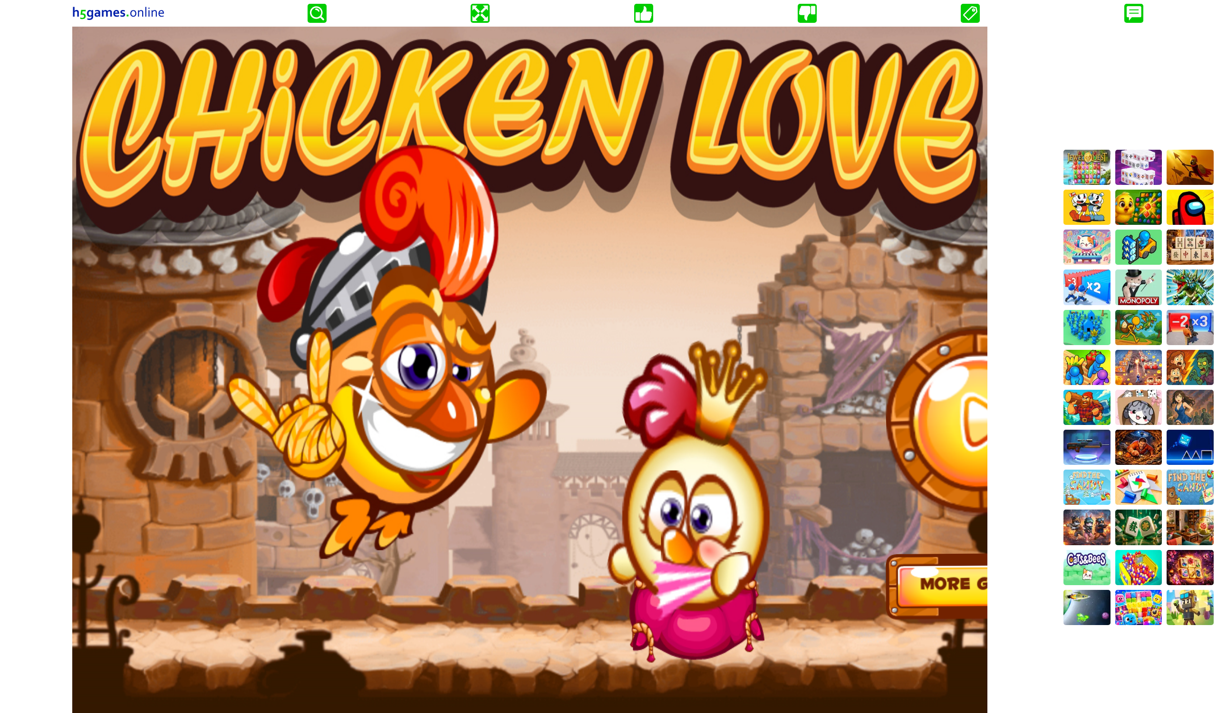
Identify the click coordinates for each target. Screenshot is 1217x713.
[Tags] (970, 13)
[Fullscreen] (480, 13)
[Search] (317, 13)
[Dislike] (807, 13)
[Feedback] (1133, 13)
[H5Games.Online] (118, 13)
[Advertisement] (1138, 86)
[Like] (643, 13)
